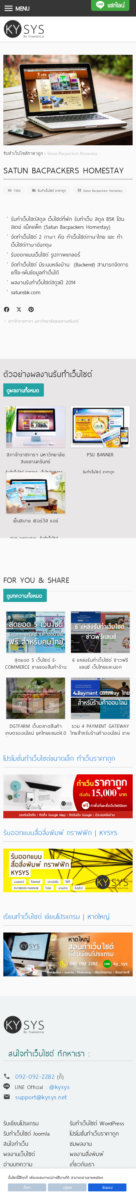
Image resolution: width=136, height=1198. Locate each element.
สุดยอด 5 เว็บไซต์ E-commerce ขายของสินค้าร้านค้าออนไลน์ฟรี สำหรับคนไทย (35, 666)
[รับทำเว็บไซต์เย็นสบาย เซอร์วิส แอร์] (35, 492)
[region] (68, 1183)
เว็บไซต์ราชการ (51, 472)
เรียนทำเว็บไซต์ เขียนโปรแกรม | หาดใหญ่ (56, 916)
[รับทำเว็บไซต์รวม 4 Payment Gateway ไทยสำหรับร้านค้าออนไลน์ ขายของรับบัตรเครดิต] (100, 698)
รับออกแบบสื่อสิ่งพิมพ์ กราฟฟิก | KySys (60, 832)
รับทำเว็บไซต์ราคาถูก (23, 153)
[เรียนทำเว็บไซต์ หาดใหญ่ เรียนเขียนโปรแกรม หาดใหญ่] (67, 937)
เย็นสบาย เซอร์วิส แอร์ (35, 520)
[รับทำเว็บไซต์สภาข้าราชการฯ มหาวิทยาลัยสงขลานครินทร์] (35, 426)
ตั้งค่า (27, 1187)
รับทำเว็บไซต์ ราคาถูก (52, 190)
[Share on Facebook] (6, 309)
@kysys (59, 1086)
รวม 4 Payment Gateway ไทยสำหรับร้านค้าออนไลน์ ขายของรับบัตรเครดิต (100, 732)
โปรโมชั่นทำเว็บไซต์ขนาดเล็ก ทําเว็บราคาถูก (59, 758)
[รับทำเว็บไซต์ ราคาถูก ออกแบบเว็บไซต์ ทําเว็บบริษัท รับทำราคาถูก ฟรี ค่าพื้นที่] (67, 779)
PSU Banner (100, 454)
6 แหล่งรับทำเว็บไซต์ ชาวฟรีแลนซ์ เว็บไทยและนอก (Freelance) (100, 666)
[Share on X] (19, 309)
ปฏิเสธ (67, 1187)
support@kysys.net (41, 1096)
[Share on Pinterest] (31, 309)
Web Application (23, 538)
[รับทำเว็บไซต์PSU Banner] (100, 426)
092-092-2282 (34, 1076)
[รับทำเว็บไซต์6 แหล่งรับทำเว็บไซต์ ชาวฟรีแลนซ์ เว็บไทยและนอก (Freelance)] (100, 632)
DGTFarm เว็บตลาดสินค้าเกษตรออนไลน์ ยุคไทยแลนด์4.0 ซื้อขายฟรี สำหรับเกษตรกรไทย (35, 732)
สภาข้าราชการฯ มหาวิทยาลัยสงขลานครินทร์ (43, 321)
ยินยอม (107, 1187)
